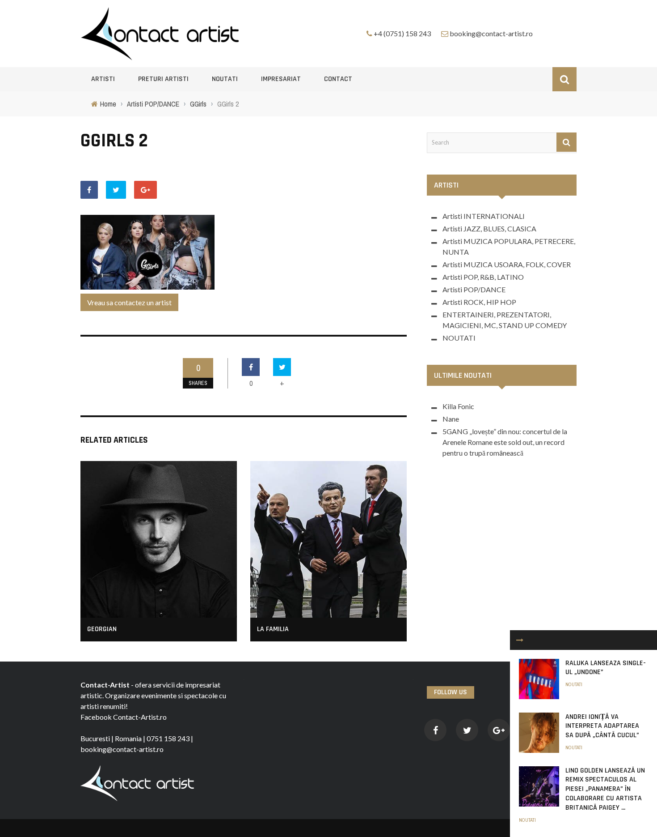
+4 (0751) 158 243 (402, 33)
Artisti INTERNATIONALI (483, 216)
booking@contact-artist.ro (491, 33)
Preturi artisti (163, 79)
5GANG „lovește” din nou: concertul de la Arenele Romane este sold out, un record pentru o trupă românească (504, 442)
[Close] (520, 640)
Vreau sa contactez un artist (129, 302)
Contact (338, 79)
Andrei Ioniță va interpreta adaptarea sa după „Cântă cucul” (602, 726)
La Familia (273, 629)
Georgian (102, 629)
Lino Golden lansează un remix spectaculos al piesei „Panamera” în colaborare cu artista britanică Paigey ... (605, 789)
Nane (450, 418)
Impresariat (281, 79)
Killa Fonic (458, 406)
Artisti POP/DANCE (473, 289)
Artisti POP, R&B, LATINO (483, 277)
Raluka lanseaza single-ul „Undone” (605, 667)
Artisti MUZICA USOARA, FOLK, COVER (506, 264)
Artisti (103, 79)
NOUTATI (225, 79)
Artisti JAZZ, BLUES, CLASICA (489, 228)
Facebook (96, 717)
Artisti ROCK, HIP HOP (479, 302)
